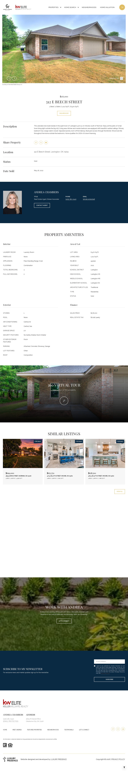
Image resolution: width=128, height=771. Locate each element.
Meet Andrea (17, 729)
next (14, 78)
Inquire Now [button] (64, 113)
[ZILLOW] (123, 729)
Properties (53, 7)
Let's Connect (84, 729)
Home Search (70, 7)
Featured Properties (34, 729)
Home (5, 729)
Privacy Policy (105, 673)
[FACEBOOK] (113, 729)
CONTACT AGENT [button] (42, 205)
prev (9, 78)
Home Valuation (107, 7)
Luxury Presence (59, 759)
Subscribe (109, 679)
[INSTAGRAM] (118, 729)
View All (120, 491)
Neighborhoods (89, 7)
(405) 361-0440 (70, 199)
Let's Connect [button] (64, 621)
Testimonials (68, 729)
